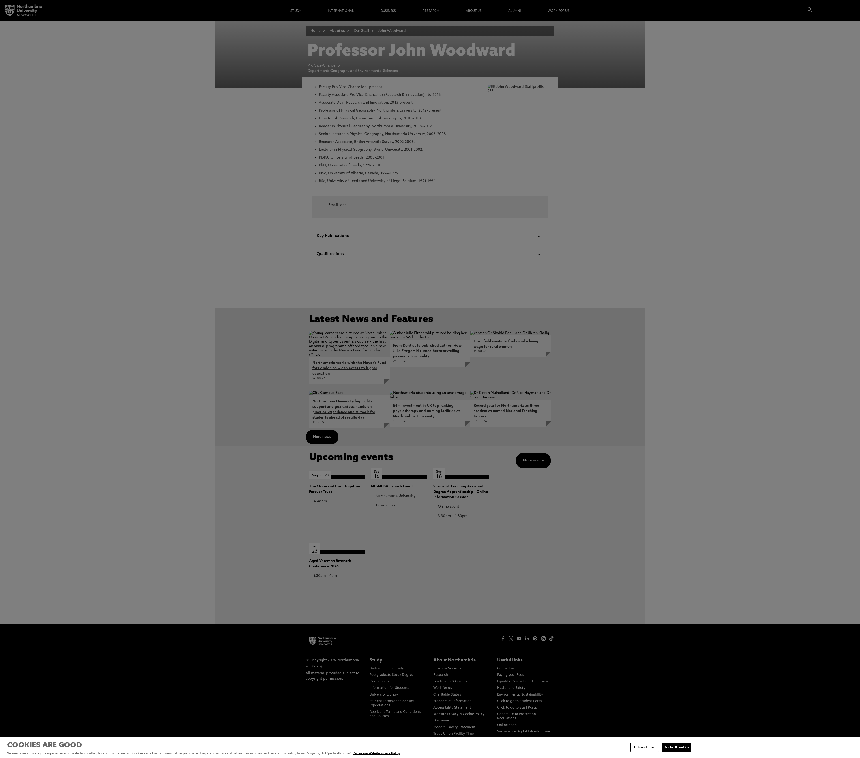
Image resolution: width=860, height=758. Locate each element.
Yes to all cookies (677, 747)
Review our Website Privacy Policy (376, 753)
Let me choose (644, 747)
